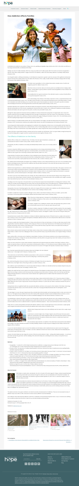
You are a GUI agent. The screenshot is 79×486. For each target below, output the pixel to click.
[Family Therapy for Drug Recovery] (61, 420)
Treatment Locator (15, 8)
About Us (50, 457)
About (64, 8)
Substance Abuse (24, 8)
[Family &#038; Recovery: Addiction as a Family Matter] (39, 420)
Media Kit (50, 462)
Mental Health (33, 8)
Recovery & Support (57, 8)
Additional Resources (66, 457)
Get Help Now (64, 461)
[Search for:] (68, 8)
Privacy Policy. (49, 473)
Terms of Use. (55, 473)
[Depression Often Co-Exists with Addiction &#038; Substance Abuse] (18, 420)
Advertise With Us (52, 461)
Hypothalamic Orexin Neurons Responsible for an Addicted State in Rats (23, 440)
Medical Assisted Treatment (44, 8)
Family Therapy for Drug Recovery (57, 426)
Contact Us (50, 459)
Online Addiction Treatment (67, 459)
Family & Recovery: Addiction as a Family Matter (38, 426)
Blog (62, 462)
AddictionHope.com (17, 405)
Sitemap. (44, 473)
